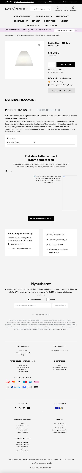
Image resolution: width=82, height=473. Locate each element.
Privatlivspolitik (22, 430)
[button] (39, 45)
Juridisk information (22, 426)
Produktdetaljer (49, 110)
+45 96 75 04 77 (18, 244)
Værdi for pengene (22, 446)
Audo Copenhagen (22, 442)
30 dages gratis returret (59, 367)
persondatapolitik (62, 329)
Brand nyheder (59, 428)
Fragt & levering (22, 365)
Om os (22, 423)
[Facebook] (16, 408)
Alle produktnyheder (22, 451)
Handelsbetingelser (23, 428)
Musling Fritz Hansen (22, 444)
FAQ (22, 355)
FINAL (64, 30)
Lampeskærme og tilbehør (27, 35)
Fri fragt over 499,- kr (59, 369)
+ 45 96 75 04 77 (22, 350)
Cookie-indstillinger (59, 426)
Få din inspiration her (39, 219)
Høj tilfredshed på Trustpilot (24, 2)
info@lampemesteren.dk (21, 248)
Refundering (22, 369)
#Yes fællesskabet (59, 423)
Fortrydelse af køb (22, 371)
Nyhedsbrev (59, 365)
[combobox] (40, 8)
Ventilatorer (62, 16)
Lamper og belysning (11, 35)
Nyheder (64, 21)
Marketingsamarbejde (59, 432)
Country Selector (22, 432)
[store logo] (16, 8)
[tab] (19, 110)
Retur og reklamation (22, 367)
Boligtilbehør (22, 449)
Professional (50, 26)
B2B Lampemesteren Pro (59, 430)
